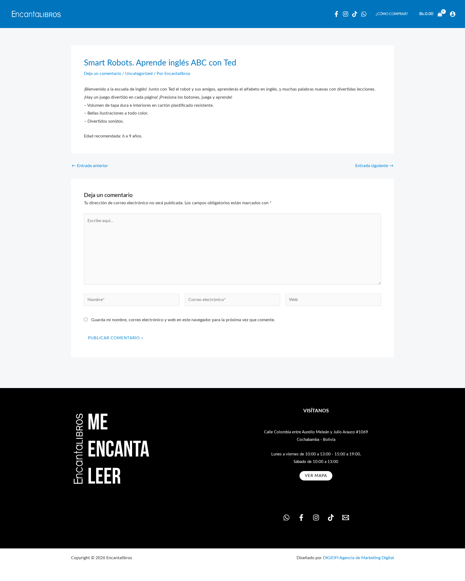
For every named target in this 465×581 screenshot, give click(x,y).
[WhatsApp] (364, 14)
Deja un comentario (102, 73)
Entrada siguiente (374, 166)
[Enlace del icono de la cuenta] (453, 14)
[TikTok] (330, 517)
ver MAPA (316, 476)
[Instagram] (345, 14)
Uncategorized (139, 73)
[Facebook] (336, 14)
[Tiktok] (355, 14)
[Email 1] (345, 517)
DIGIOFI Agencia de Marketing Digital (358, 558)
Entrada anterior (90, 166)
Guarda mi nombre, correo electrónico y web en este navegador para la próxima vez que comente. (183, 320)
